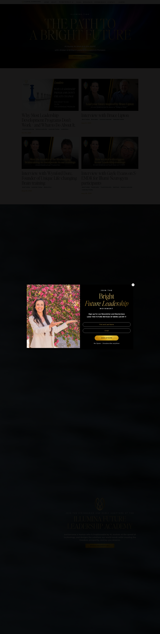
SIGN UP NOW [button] (106, 338)
